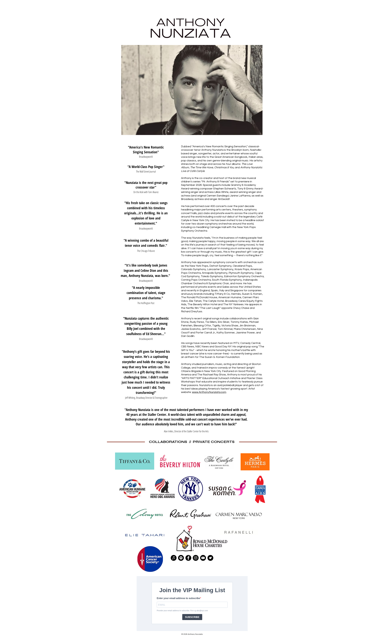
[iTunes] (174, 558)
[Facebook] (188, 558)
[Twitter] (210, 558)
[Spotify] (181, 558)
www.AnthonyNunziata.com (209, 392)
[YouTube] (203, 558)
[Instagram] (196, 558)
